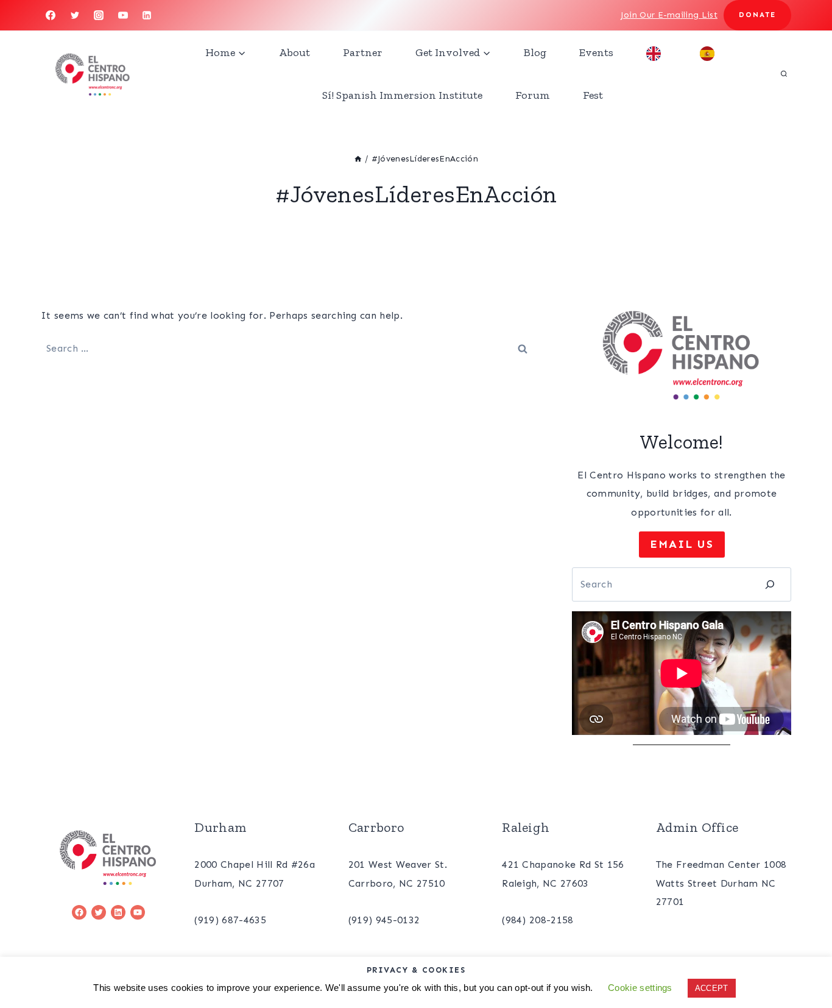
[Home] (358, 159)
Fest (593, 95)
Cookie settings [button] (640, 987)
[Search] (770, 584)
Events (596, 52)
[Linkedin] (147, 15)
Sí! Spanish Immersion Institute (402, 95)
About (294, 52)
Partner (363, 52)
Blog (535, 52)
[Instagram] (98, 15)
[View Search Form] (784, 73)
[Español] (710, 52)
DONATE (757, 14)
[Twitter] (75, 15)
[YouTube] (123, 15)
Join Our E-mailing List (669, 15)
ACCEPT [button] (711, 988)
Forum (532, 95)
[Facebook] (50, 15)
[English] (656, 52)
